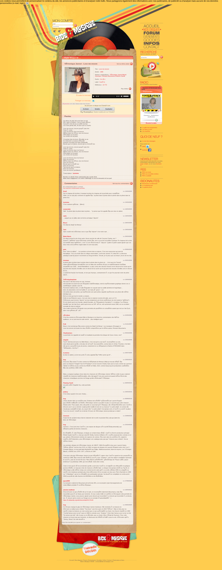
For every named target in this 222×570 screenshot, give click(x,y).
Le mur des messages (148, 141)
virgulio (65, 340)
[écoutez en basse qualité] (54, 32)
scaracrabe (67, 209)
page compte (144, 164)
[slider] (127, 96)
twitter (144, 146)
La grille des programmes (149, 127)
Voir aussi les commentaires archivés (74, 188)
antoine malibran (69, 490)
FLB (64, 324)
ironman (66, 260)
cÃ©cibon (66, 315)
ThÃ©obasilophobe (69, 279)
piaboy (65, 392)
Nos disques (78, 560)
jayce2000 (66, 481)
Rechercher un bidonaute (149, 183)
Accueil (71, 560)
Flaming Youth (68, 383)
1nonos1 (66, 416)
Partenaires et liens (118, 560)
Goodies (99, 560)
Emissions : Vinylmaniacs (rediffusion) (151, 116)
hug (64, 359)
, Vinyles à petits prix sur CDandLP (97, 112)
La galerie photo (147, 187)
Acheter (86, 109)
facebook (145, 150)
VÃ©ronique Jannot (73, 64)
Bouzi (65, 223)
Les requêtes (146, 131)
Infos (104, 560)
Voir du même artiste (123, 64)
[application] (111, 96)
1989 (101, 72)
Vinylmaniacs (147, 91)
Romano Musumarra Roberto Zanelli (113, 76)
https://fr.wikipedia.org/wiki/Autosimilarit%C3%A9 (78, 500)
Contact (109, 560)
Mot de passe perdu (65, 28)
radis (65, 216)
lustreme (66, 202)
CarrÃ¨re (102, 82)
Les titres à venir (147, 129)
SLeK (65, 191)
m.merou (66, 353)
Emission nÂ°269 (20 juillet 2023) (152, 88)
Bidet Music (67, 236)
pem (64, 249)
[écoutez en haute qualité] (59, 32)
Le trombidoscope (147, 185)
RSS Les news (146, 172)
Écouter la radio (151, 123)
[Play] (94, 96)
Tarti (64, 229)
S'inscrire (55, 28)
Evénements (92, 560)
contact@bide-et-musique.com (104, 561)
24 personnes (66, 103)
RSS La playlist (146, 175)
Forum (85, 560)
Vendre (97, 109)
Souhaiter (108, 109)
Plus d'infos (124, 88)
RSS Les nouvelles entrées (150, 174)
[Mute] (122, 96)
